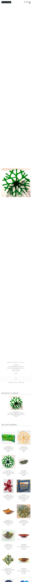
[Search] (27, 2)
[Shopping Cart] (24, 2)
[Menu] (30, 2)
